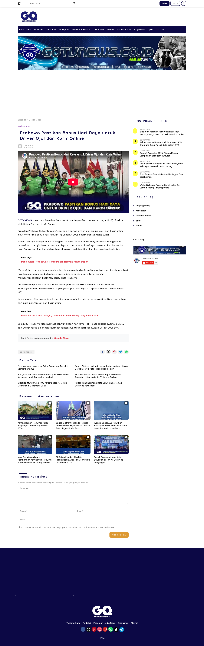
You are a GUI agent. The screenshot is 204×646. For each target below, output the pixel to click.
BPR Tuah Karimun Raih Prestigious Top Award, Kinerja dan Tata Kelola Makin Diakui (162, 133)
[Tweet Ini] (108, 352)
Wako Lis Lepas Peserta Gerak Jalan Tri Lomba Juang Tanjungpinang (160, 186)
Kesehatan (141, 210)
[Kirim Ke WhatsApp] (126, 352)
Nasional (38, 29)
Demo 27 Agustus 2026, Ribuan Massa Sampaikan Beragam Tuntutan (159, 154)
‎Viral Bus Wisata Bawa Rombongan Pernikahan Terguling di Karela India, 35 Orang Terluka (98, 376)
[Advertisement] (104, 93)
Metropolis (64, 29)
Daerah (49, 29)
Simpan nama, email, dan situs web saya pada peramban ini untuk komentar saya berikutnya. (67, 527)
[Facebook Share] (102, 352)
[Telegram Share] (120, 352)
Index (164, 3)
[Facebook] (83, 629)
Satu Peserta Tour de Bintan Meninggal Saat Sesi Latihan (162, 175)
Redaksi (87, 623)
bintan (139, 225)
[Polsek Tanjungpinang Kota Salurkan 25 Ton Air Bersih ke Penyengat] (111, 444)
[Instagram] (99, 629)
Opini (150, 29)
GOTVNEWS (29, 145)
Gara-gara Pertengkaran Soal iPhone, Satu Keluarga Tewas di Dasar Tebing (161, 165)
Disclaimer (123, 623)
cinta (138, 220)
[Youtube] (105, 629)
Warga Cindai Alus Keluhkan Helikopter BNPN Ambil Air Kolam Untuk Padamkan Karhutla (43, 376)
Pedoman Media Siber (104, 623)
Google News (61, 338)
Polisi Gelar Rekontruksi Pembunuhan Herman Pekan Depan (54, 261)
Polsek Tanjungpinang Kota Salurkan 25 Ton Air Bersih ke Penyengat (98, 384)
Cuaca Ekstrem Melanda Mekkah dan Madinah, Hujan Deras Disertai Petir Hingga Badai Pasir (101, 367)
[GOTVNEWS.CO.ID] (29, 16)
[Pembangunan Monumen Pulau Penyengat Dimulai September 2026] (35, 410)
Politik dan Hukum (81, 29)
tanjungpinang (143, 205)
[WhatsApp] (110, 629)
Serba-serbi (122, 29)
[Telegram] (121, 629)
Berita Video (25, 29)
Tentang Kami (73, 623)
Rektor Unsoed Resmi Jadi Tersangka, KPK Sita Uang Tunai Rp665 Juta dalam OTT (161, 143)
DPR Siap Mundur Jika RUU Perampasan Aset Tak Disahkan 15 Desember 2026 (42, 384)
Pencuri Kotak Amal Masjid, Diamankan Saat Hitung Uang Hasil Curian (60, 315)
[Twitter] (88, 629)
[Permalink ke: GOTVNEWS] (20, 146)
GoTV (175, 3)
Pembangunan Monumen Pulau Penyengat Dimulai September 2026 (43, 367)
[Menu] (20, 3)
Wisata (110, 29)
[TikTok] (116, 629)
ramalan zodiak (144, 215)
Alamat (134, 623)
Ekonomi (99, 29)
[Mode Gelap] (183, 3)
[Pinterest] (94, 629)
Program (138, 29)
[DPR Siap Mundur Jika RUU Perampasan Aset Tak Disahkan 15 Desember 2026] (73, 444)
